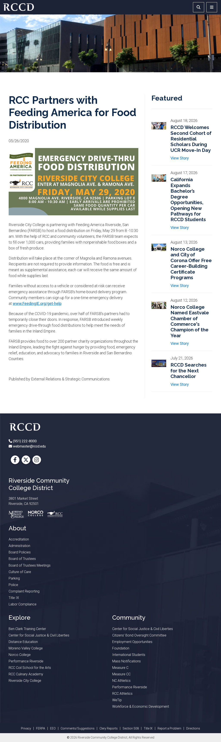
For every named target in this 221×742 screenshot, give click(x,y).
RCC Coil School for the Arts (30, 668)
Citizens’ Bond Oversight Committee (139, 635)
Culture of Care (20, 572)
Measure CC (121, 674)
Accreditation (19, 539)
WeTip (117, 700)
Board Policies (20, 552)
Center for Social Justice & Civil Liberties (39, 635)
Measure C (120, 668)
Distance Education (23, 642)
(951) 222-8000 (24, 441)
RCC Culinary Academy (26, 674)
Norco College (20, 655)
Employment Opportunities (132, 642)
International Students (128, 655)
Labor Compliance (22, 604)
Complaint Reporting (24, 591)
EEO (53, 728)
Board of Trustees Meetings (30, 565)
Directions (193, 728)
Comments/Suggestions (78, 728)
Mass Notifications (126, 661)
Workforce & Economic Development (140, 706)
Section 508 (131, 728)
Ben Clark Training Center (27, 629)
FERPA (40, 728)
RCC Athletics (122, 694)
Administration (19, 546)
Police (13, 585)
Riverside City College (25, 681)
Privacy (26, 728)
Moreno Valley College (26, 648)
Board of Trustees (22, 559)
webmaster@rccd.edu (29, 446)
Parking (14, 578)
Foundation (120, 648)
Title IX (14, 598)
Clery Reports (108, 728)
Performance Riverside (26, 661)
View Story (179, 158)
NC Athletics (121, 681)
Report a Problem (169, 728)
